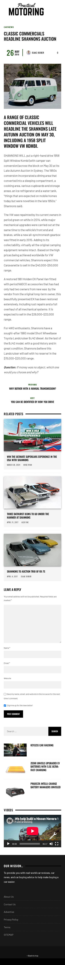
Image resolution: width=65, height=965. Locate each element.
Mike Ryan (27, 464)
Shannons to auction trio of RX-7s (26, 571)
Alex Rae (24, 522)
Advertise (9, 911)
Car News (9, 27)
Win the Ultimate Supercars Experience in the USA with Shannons (32, 458)
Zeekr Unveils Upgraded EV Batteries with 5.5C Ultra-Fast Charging (45, 767)
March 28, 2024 (13, 464)
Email (7, 663)
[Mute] (51, 844)
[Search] (58, 9)
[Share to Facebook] (8, 961)
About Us (9, 896)
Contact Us (10, 904)
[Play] (8, 844)
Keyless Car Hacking (42, 745)
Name (7, 648)
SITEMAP (8, 934)
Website (7, 678)
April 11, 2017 (12, 522)
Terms (7, 927)
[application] (32, 831)
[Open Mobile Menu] (52, 9)
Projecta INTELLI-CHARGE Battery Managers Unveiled (45, 785)
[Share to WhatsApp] (41, 961)
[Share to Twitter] (24, 961)
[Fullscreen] (56, 844)
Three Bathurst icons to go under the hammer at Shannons (28, 515)
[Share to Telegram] (57, 961)
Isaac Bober (38, 52)
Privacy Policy (11, 919)
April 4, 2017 (12, 576)
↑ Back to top (32, 955)
